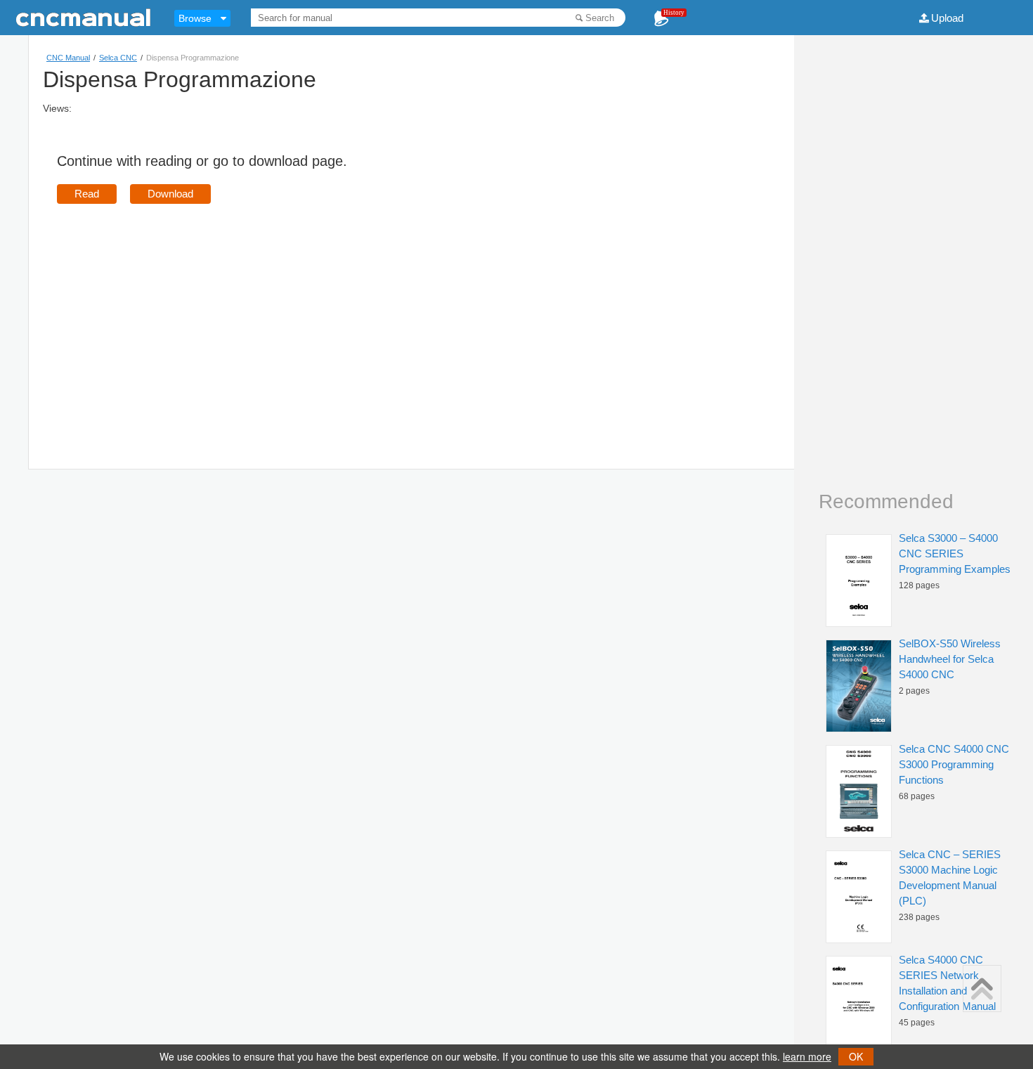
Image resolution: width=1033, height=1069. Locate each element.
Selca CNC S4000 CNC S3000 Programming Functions (954, 764)
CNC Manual (68, 57)
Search (599, 18)
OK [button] (856, 1056)
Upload (947, 18)
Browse (195, 18)
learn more (807, 1056)
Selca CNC (118, 57)
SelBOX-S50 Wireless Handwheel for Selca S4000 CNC (950, 658)
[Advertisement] (175, 316)
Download (170, 194)
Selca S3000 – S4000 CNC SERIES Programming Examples (955, 553)
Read (86, 194)
